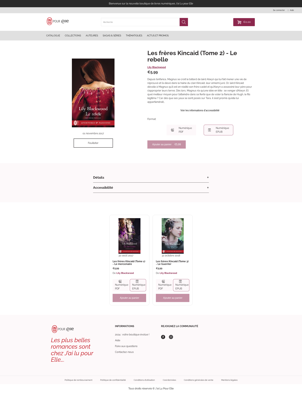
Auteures (92, 35)
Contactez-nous (124, 352)
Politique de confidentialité (113, 380)
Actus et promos (158, 35)
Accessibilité (103, 187)
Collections (73, 35)
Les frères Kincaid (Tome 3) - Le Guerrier (172, 263)
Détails (98, 177)
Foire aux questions (126, 346)
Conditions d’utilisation (144, 380)
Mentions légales (229, 380)
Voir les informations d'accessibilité (199, 110)
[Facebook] (163, 337)
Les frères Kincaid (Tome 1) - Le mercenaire (129, 263)
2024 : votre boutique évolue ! (132, 334)
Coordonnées (169, 380)
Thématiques (134, 35)
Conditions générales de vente (198, 380)
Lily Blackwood (156, 67)
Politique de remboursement (78, 380)
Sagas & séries (112, 35)
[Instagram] (171, 337)
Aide (117, 340)
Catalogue (53, 35)
